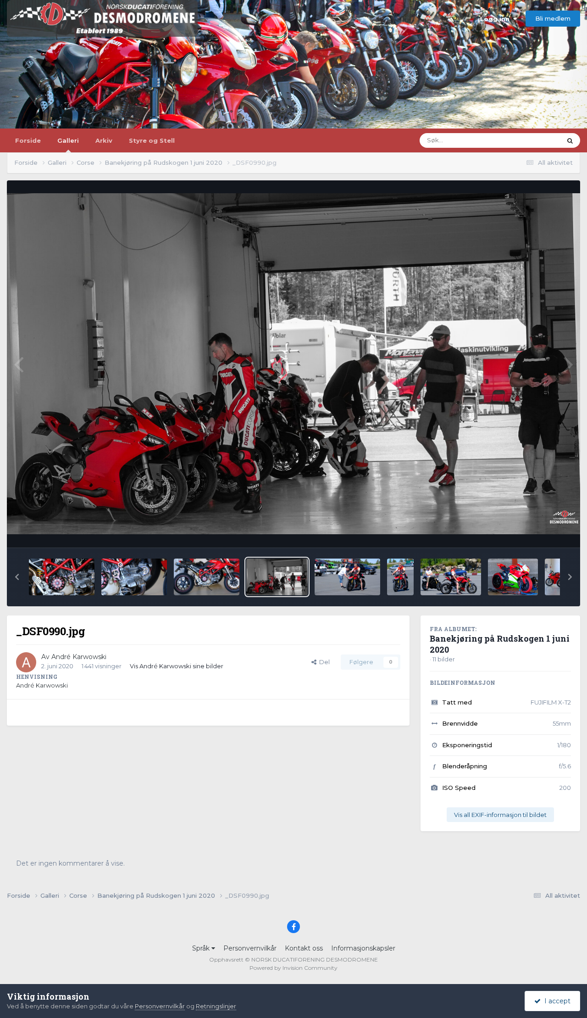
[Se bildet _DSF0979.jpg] (347, 577)
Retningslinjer (216, 1006)
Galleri (68, 140)
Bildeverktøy (540, 530)
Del (323, 662)
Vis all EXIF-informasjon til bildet (500, 814)
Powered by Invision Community (293, 967)
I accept (555, 1001)
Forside (28, 140)
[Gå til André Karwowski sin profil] (26, 662)
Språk (201, 948)
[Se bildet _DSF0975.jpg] (400, 577)
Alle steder (534, 140)
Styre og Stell (152, 140)
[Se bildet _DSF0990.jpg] (277, 577)
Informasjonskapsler (363, 948)
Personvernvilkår (250, 948)
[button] (17, 577)
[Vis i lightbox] (293, 363)
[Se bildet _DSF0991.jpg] (206, 577)
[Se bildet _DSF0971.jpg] (451, 577)
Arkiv (103, 140)
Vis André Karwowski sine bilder (176, 666)
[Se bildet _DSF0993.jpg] (134, 577)
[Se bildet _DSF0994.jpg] (61, 577)
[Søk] (570, 140)
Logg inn (496, 18)
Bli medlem (552, 18)
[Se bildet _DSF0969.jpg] (513, 577)
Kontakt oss (304, 948)
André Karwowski (78, 657)
